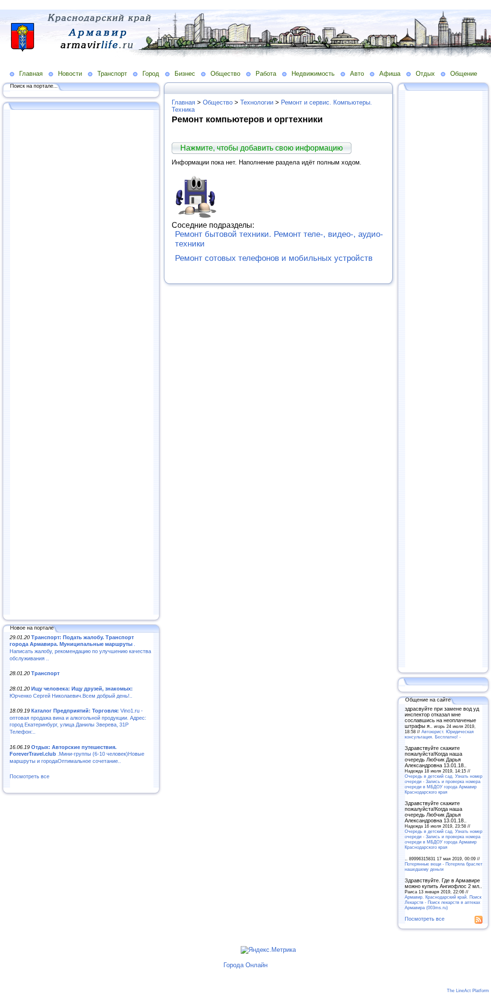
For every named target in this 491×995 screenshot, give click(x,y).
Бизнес (185, 73)
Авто (357, 73)
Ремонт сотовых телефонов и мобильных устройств (274, 258)
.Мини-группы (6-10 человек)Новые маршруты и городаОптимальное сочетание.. (77, 754)
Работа (266, 73)
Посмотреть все (29, 776)
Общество (225, 73)
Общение (463, 73)
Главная (31, 73)
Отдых (425, 73)
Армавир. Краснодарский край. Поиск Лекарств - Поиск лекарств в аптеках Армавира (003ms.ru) (443, 902)
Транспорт (112, 73)
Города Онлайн (245, 965)
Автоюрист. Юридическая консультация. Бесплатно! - (439, 734)
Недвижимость (313, 73)
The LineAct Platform (468, 990)
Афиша (389, 73)
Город (150, 73)
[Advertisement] (81, 363)
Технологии (256, 102)
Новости (70, 73)
